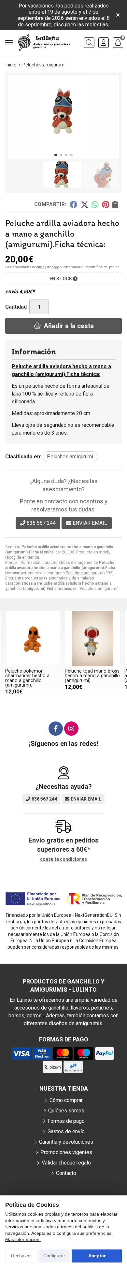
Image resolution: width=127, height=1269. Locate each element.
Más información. (23, 1239)
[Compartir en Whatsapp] (95, 204)
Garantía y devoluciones (66, 1142)
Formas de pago (66, 1121)
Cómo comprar (66, 1100)
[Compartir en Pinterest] (105, 204)
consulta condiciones (63, 859)
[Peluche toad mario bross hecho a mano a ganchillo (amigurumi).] (92, 638)
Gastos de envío (66, 1131)
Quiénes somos (66, 1111)
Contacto (66, 1173)
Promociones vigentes (66, 1152)
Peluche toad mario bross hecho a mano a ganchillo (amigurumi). (92, 675)
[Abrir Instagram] (71, 728)
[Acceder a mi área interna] (103, 42)
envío (40, 267)
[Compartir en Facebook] (73, 204)
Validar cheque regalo (66, 1163)
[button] (55, 155)
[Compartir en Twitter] (84, 204)
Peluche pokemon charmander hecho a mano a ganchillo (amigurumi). (27, 678)
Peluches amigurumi (84, 573)
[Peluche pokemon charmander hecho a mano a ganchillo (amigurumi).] (33, 638)
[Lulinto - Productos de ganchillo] (44, 42)
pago (55, 267)
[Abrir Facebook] (55, 728)
